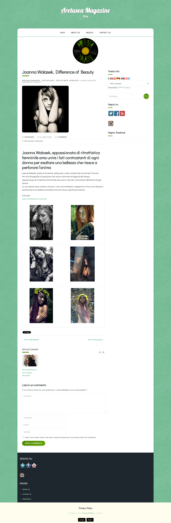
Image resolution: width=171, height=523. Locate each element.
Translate (126, 87)
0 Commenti (62, 137)
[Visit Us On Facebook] (116, 115)
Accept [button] (81, 520)
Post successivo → (96, 340)
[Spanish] (115, 78)
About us (75, 32)
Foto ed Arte (48, 80)
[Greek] (128, 78)
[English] (112, 78)
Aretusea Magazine (85, 10)
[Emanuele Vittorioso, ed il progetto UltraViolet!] (30, 361)
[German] (117, 78)
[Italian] (109, 78)
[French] (120, 78)
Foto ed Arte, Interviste (67, 80)
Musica (89, 32)
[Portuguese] (123, 78)
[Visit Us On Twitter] (111, 115)
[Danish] (126, 78)
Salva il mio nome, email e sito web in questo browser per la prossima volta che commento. (60, 437)
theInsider (29, 137)
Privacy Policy (87, 513)
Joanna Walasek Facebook (34, 198)
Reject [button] (90, 520)
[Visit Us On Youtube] (122, 115)
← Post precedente (30, 340)
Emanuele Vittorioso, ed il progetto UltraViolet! (29, 372)
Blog (62, 32)
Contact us (105, 32)
